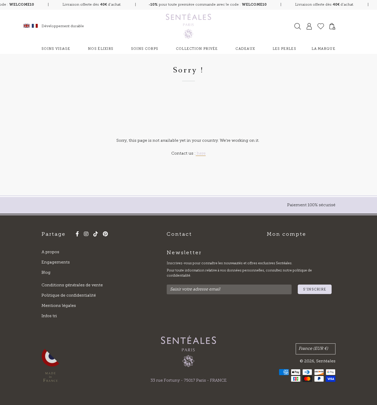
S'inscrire (314, 289)
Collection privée (197, 49)
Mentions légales (59, 306)
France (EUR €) (313, 349)
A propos (50, 252)
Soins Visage (56, 49)
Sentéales (325, 361)
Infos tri (49, 316)
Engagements (56, 262)
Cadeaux (245, 49)
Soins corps (144, 49)
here (201, 154)
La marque (323, 49)
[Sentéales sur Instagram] (84, 235)
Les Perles (284, 49)
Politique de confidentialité (69, 296)
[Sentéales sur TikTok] (94, 235)
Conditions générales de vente (72, 285)
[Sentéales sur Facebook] (75, 235)
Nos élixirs (100, 49)
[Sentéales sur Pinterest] (103, 235)
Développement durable (63, 26)
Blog (46, 273)
